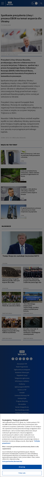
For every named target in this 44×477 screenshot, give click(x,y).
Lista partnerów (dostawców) (12, 461)
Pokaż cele (22, 473)
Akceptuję (22, 467)
